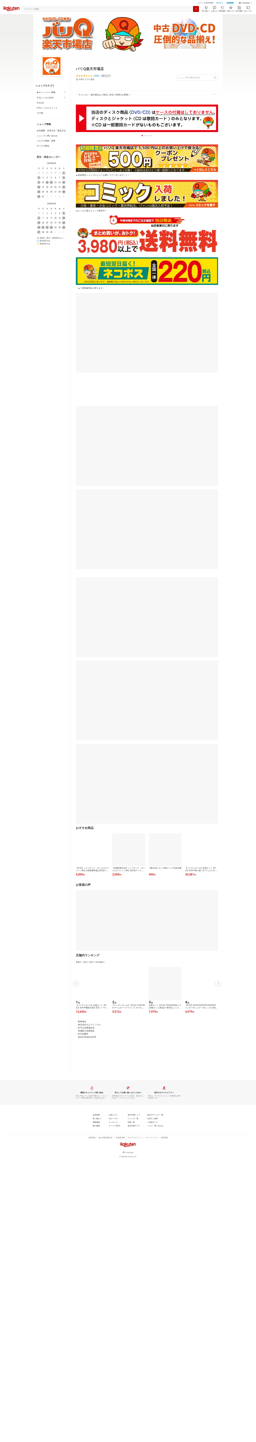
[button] (245, 3)
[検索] (196, 9)
